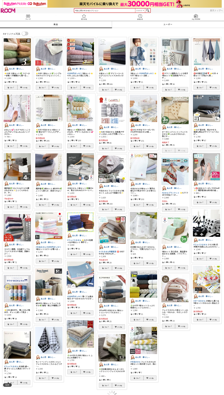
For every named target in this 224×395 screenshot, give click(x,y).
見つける (84, 17)
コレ (11, 87)
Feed (28, 17)
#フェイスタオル (11, 366)
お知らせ (140, 17)
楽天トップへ (216, 10)
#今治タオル (41, 247)
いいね (25, 87)
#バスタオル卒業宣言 (107, 252)
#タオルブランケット (171, 193)
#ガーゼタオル (200, 301)
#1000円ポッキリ (53, 247)
